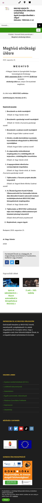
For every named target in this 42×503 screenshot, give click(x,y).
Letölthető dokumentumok (13, 387)
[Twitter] (16, 429)
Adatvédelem (8, 391)
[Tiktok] (26, 429)
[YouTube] (21, 429)
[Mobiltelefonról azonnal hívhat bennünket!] (19, 2)
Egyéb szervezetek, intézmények (15, 396)
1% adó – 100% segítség (30, 291)
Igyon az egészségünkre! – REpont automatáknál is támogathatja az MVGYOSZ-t (11, 297)
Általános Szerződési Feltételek (15, 400)
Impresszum (8, 405)
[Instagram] (31, 429)
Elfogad (6, 499)
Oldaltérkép (8, 410)
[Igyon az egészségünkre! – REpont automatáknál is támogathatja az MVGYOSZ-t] (11, 282)
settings (15, 496)
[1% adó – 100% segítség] (31, 282)
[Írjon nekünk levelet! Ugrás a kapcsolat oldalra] (30, 2)
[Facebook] (10, 429)
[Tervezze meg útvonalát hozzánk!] (24, 2)
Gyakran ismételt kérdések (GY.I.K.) (16, 382)
